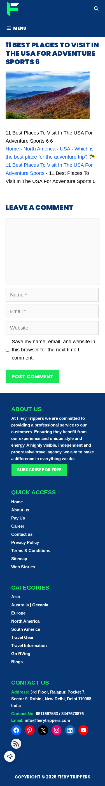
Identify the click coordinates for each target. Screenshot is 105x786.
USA (65, 149)
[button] (39, 469)
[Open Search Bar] (96, 8)
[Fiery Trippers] (12, 9)
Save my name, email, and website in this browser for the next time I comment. (53, 350)
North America (39, 149)
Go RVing (20, 653)
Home (12, 149)
